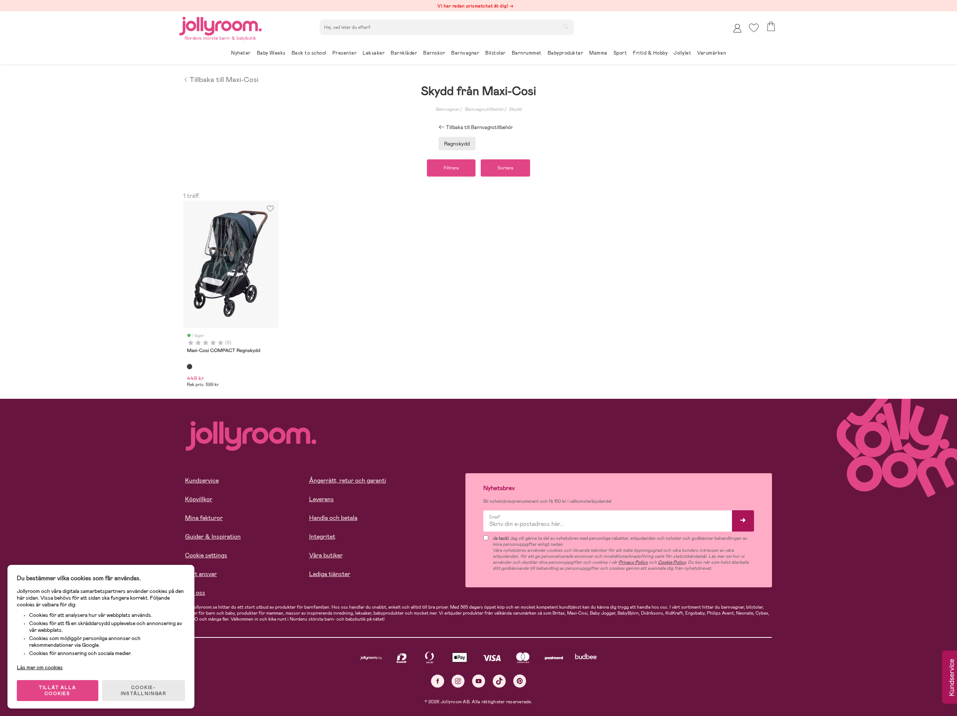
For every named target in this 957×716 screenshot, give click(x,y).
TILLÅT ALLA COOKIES (57, 691)
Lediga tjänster (329, 574)
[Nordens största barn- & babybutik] (220, 25)
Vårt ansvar (201, 574)
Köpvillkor (198, 499)
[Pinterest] (519, 681)
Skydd (515, 109)
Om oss (195, 593)
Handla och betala (333, 518)
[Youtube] (478, 681)
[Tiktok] (499, 681)
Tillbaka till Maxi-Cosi (224, 79)
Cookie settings (206, 555)
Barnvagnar (447, 109)
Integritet (322, 537)
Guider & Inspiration (213, 537)
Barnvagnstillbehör (484, 109)
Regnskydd (457, 143)
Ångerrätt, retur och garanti (347, 480)
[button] (753, 27)
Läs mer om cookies (40, 667)
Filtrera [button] (451, 168)
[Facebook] (437, 681)
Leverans (321, 499)
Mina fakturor (204, 518)
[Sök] (565, 26)
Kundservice (202, 480)
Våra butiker (326, 555)
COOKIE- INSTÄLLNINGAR (143, 691)
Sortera (505, 168)
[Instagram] (458, 681)
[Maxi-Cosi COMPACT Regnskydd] (189, 366)
